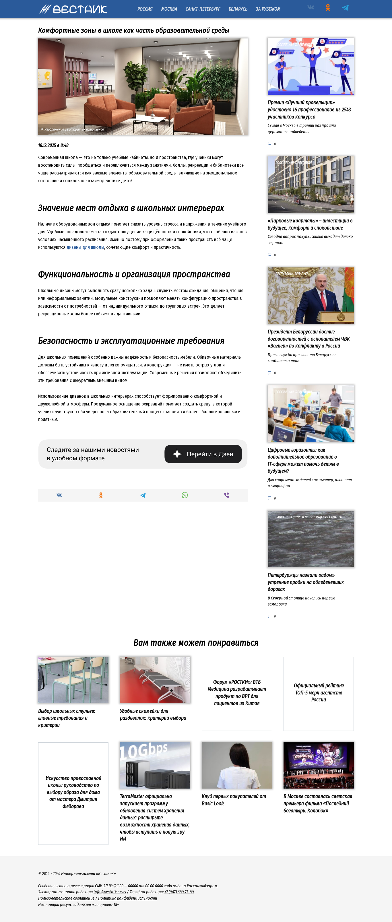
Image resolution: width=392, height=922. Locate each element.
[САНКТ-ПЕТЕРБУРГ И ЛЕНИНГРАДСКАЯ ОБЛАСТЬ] (311, 563)
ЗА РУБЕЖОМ (268, 9)
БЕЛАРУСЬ (238, 9)
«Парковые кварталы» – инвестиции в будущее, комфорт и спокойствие (310, 224)
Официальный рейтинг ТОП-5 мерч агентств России (319, 693)
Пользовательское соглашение (66, 898)
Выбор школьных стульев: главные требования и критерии (66, 718)
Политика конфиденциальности (127, 898)
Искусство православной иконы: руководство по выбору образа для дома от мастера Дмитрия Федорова (73, 792)
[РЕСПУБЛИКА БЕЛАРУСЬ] (311, 320)
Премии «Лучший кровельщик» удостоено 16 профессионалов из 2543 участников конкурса (309, 110)
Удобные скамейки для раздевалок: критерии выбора (153, 714)
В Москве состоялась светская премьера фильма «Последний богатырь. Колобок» (318, 803)
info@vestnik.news (110, 892)
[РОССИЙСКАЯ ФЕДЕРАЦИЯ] (311, 91)
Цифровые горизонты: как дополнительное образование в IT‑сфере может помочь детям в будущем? (303, 460)
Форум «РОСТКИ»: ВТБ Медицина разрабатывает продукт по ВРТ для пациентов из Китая (237, 692)
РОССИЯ (145, 9)
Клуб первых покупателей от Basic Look (234, 800)
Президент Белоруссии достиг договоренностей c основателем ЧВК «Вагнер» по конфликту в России (309, 339)
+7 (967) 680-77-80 (179, 892)
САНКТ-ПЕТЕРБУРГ (203, 9)
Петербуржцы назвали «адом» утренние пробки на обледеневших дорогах (306, 582)
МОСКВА (169, 9)
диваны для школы (85, 247)
